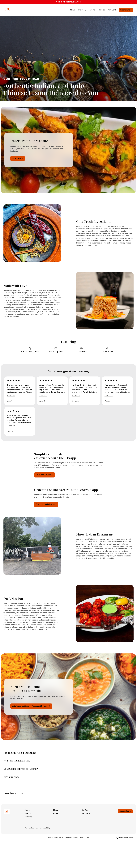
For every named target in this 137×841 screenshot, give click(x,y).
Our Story (82, 10)
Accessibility (45, 828)
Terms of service (31, 828)
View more (11, 395)
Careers (102, 10)
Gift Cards (112, 10)
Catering (28, 817)
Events (92, 10)
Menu (72, 10)
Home (27, 810)
